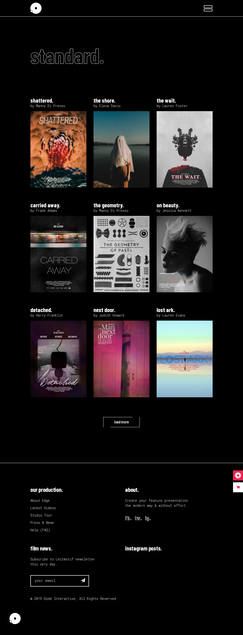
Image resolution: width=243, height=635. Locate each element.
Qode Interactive (59, 598)
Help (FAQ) (40, 530)
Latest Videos (43, 508)
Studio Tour (41, 515)
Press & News (42, 522)
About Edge (40, 500)
